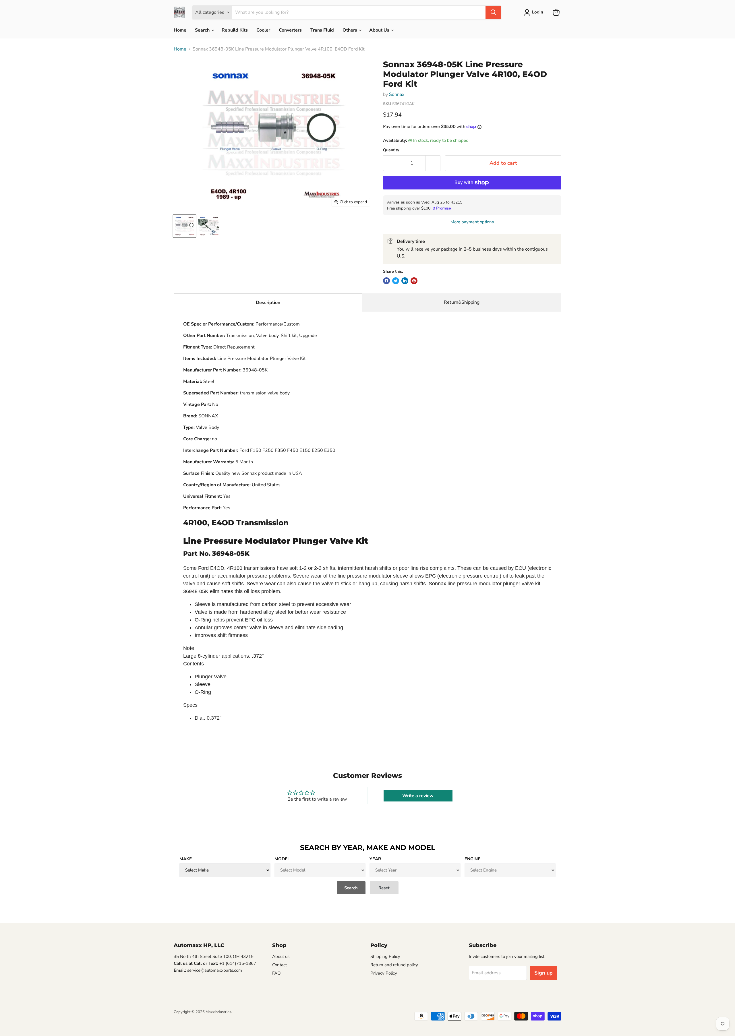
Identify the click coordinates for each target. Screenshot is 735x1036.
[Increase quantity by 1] (433, 163)
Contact (279, 965)
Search (203, 30)
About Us (379, 30)
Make (185, 859)
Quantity (391, 150)
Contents (193, 664)
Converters (290, 30)
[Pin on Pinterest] (414, 280)
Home (180, 30)
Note (188, 648)
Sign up (543, 972)
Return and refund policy (394, 965)
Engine (472, 859)
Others (350, 30)
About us (280, 956)
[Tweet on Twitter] (395, 280)
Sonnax (396, 94)
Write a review (418, 796)
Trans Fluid (322, 30)
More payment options (472, 222)
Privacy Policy (383, 973)
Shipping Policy (385, 956)
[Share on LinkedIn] (404, 280)
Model (282, 859)
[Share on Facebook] (386, 280)
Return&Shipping (461, 302)
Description (268, 302)
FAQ (276, 973)
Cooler (263, 30)
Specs (190, 705)
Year (375, 859)
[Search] (493, 12)
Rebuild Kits (235, 30)
